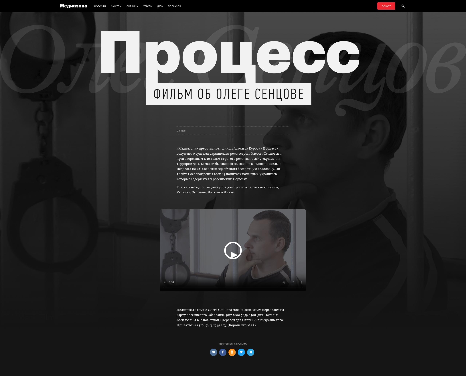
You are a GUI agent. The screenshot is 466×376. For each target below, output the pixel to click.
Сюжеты (116, 6)
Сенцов (181, 130)
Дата (160, 6)
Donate (386, 6)
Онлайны (133, 6)
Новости (100, 6)
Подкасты (174, 6)
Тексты (147, 6)
